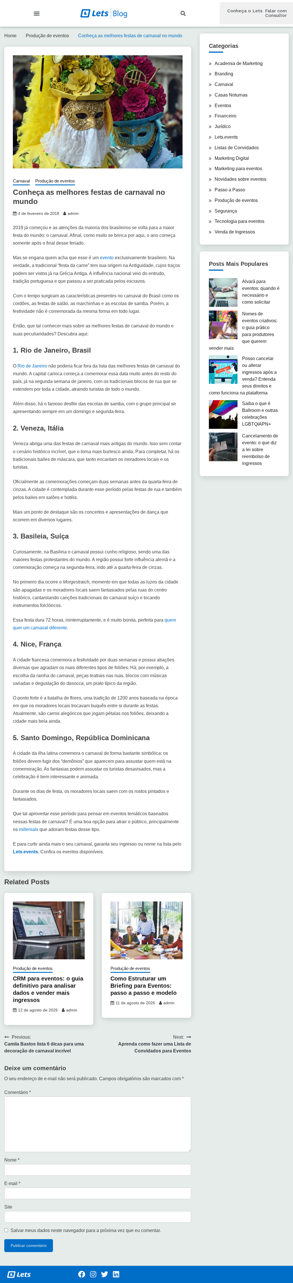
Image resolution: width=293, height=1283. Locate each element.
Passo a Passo (230, 189)
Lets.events (226, 137)
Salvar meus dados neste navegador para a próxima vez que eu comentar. (86, 1230)
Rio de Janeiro (32, 366)
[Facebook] (82, 1274)
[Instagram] (93, 1274)
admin (73, 213)
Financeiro (225, 115)
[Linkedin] (116, 1274)
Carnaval (21, 180)
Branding (224, 73)
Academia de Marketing (239, 63)
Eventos (223, 105)
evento (107, 257)
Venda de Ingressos (235, 231)
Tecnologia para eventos (239, 221)
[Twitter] (104, 1274)
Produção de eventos (55, 180)
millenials (28, 829)
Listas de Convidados (237, 147)
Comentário (17, 1092)
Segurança (226, 211)
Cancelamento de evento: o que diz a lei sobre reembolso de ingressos (260, 449)
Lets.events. (26, 851)
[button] (36, 13)
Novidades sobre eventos (240, 179)
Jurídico (223, 126)
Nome (11, 1160)
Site (8, 1207)
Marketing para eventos (238, 168)
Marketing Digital (232, 158)
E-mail (12, 1183)
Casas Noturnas (231, 95)
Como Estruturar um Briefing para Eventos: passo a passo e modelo (143, 985)
